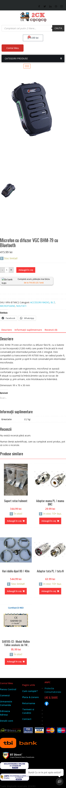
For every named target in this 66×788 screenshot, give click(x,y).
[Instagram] (61, 6)
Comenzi (5, 695)
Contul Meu (12, 48)
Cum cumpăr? (30, 691)
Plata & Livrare (30, 697)
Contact (26, 718)
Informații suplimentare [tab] (28, 329)
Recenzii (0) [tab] (51, 329)
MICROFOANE (7, 305)
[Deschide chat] (59, 781)
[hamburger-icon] (27, 66)
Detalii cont (6, 720)
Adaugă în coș (26, 269)
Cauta (58, 28)
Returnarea (28, 703)
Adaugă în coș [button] (14, 520)
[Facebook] (39, 6)
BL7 (53, 302)
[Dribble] (56, 6)
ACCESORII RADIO (39, 302)
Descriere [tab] (6, 329)
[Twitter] (45, 6)
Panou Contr (7, 689)
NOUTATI (21, 305)
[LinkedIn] (50, 6)
